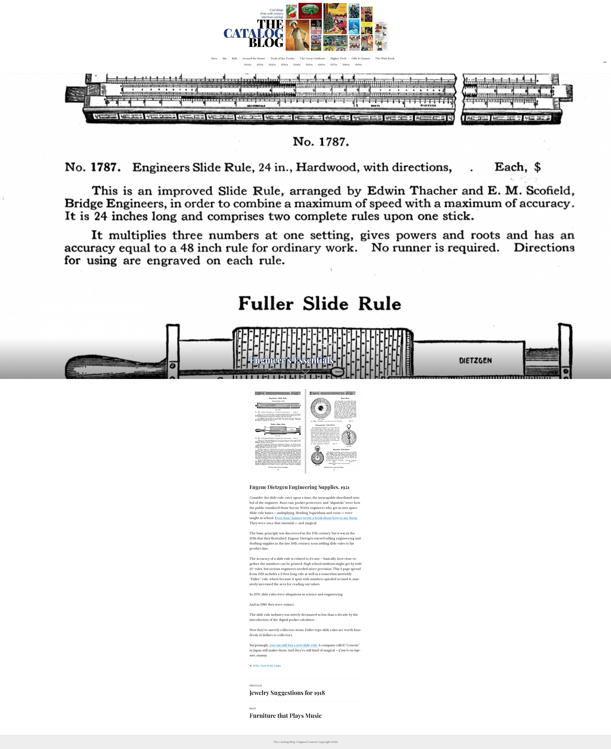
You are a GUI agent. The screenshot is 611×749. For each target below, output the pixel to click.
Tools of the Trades (282, 58)
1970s (333, 64)
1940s (296, 64)
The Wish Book (384, 58)
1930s (284, 64)
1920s (272, 64)
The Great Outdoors (312, 58)
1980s (346, 64)
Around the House (253, 58)
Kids (234, 58)
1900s (247, 64)
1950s (309, 64)
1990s (358, 64)
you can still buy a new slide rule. (293, 645)
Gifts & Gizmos (360, 58)
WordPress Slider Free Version (237, 2)
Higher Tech (338, 58)
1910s (260, 64)
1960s (321, 64)
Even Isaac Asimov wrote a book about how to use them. (316, 518)
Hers (214, 58)
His (225, 58)
